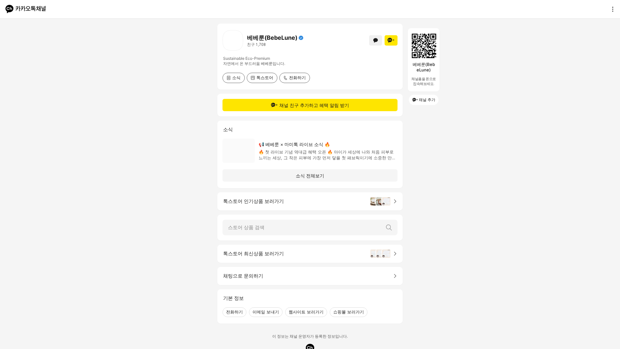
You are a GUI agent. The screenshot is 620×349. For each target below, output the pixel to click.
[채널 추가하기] (391, 40)
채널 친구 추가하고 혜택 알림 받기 (314, 105)
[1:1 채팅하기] (375, 40)
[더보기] (611, 9)
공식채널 (301, 37)
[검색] (389, 227)
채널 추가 (427, 99)
